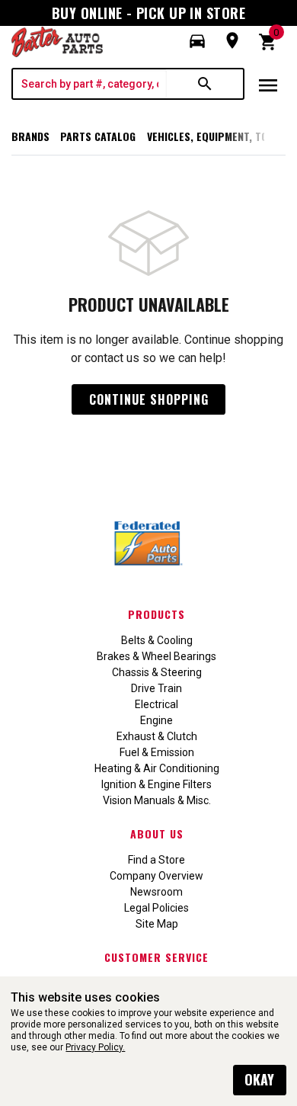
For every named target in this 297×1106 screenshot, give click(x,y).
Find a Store (156, 860)
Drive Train (156, 688)
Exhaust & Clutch (157, 736)
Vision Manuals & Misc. (157, 800)
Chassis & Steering (157, 672)
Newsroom (156, 892)
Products (156, 614)
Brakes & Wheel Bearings (156, 656)
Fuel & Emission (157, 752)
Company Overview (156, 876)
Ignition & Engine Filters (156, 784)
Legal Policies (156, 908)
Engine (156, 720)
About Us (157, 833)
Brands (30, 136)
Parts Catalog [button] (98, 136)
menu (268, 85)
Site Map (157, 924)
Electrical (156, 704)
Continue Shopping (149, 399)
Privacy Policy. (95, 1047)
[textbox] (90, 83)
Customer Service (156, 957)
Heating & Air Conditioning (156, 768)
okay (259, 1079)
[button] (197, 41)
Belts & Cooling (157, 640)
